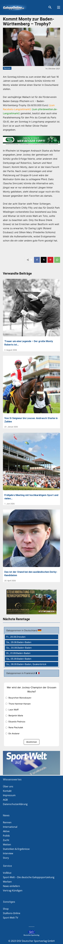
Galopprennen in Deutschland (22, 630)
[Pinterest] (50, 260)
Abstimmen (31, 742)
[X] (44, 260)
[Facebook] (37, 260)
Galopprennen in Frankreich (21, 673)
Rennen (7, 68)
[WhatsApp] (57, 260)
